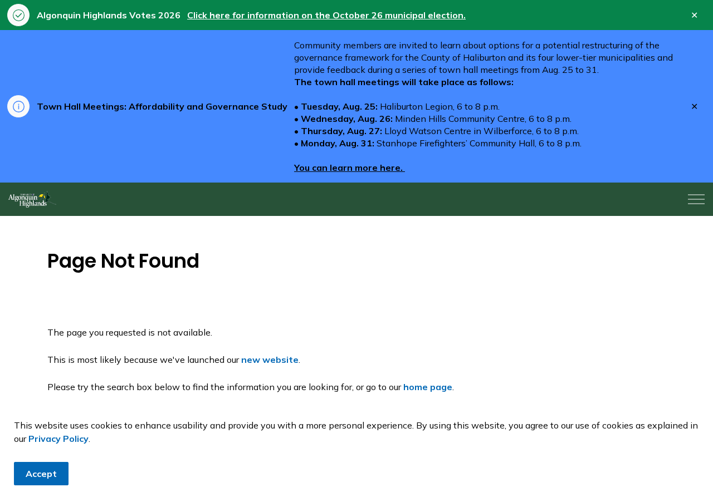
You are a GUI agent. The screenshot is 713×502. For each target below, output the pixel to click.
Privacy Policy (58, 438)
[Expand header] (696, 199)
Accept (41, 473)
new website (270, 359)
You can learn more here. (349, 167)
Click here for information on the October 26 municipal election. (326, 15)
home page (427, 386)
